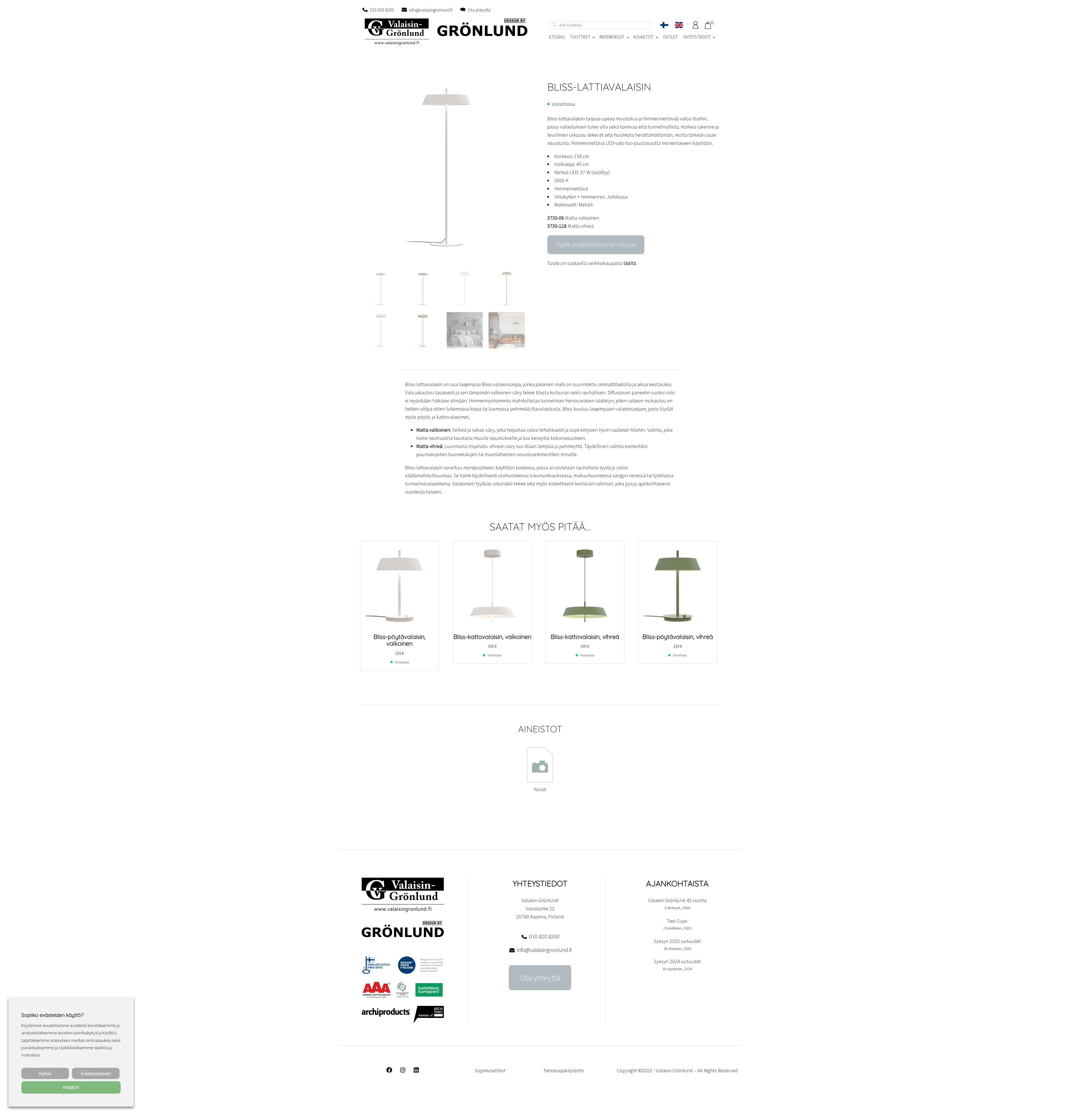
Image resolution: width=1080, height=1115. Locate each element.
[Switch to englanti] (679, 25)
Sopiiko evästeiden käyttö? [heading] (52, 1015)
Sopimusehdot (490, 1070)
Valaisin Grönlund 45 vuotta (677, 900)
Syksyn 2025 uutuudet (677, 941)
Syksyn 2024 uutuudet (677, 961)
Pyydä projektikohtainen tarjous (596, 244)
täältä (630, 263)
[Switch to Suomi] (664, 25)
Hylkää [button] (45, 1073)
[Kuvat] (540, 781)
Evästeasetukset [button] (96, 1073)
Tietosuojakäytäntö (563, 1070)
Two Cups (677, 921)
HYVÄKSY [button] (71, 1087)
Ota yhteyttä (479, 10)
